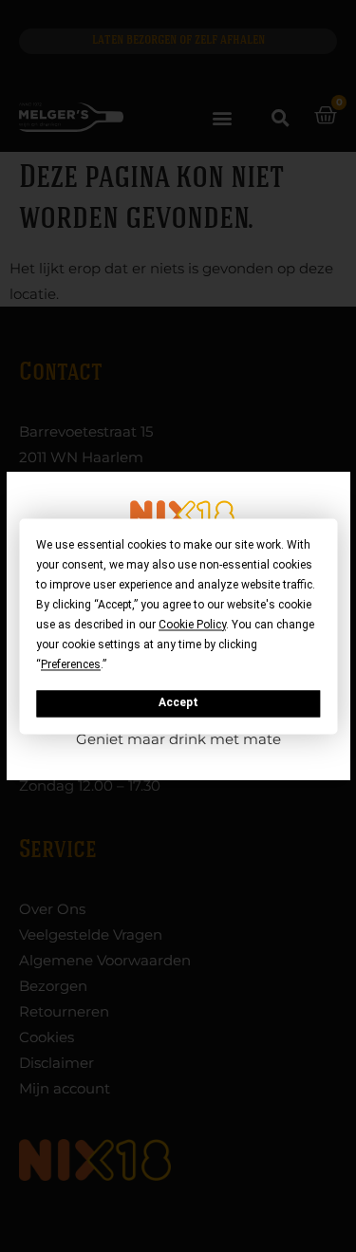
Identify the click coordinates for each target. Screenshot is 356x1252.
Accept (178, 703)
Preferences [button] (71, 664)
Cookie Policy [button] (192, 624)
